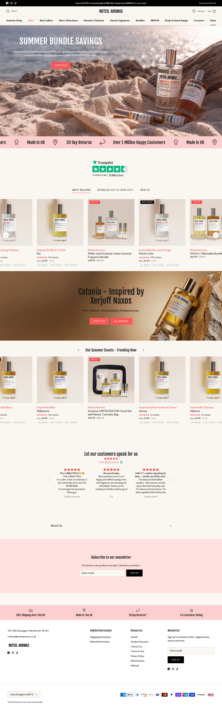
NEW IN (155, 20)
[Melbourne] (60, 379)
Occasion (199, 20)
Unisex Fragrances (120, 20)
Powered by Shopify (35, 702)
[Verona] (162, 379)
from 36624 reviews (109, 462)
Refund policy (138, 660)
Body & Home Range (176, 20)
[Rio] (60, 222)
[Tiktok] (15, 3)
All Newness (121, 321)
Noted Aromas (20, 702)
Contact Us (136, 646)
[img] (111, 458)
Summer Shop (14, 20)
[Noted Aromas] (111, 11)
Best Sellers (46, 20)
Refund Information (100, 641)
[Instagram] (11, 3)
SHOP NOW (61, 65)
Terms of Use (137, 651)
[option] (111, 80)
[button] (49, 480)
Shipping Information (100, 637)
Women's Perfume (94, 20)
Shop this (99, 321)
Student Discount (139, 641)
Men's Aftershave (68, 20)
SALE (31, 20)
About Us (56, 525)
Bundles (140, 20)
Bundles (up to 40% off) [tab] (115, 189)
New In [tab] (145, 189)
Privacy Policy (137, 656)
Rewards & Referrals (207, 3)
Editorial (135, 665)
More (213, 20)
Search (134, 637)
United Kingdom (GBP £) (22, 694)
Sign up (134, 573)
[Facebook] (7, 3)
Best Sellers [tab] (81, 189)
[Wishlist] (195, 11)
